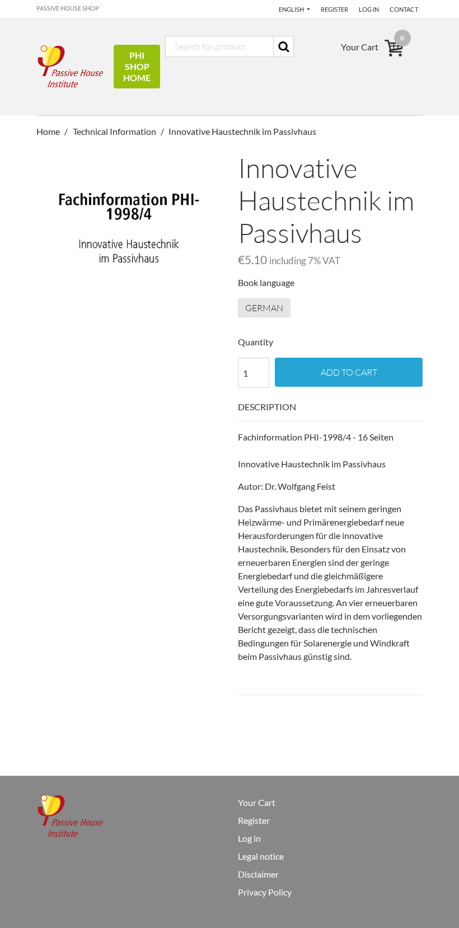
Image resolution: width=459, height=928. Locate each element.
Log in (369, 9)
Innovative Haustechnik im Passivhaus (242, 131)
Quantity (255, 341)
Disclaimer (258, 874)
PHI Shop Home (137, 66)
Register (334, 9)
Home (49, 131)
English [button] (292, 9)
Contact (404, 9)
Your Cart (256, 802)
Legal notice (261, 856)
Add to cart (349, 372)
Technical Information (114, 131)
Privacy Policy (265, 892)
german (264, 307)
